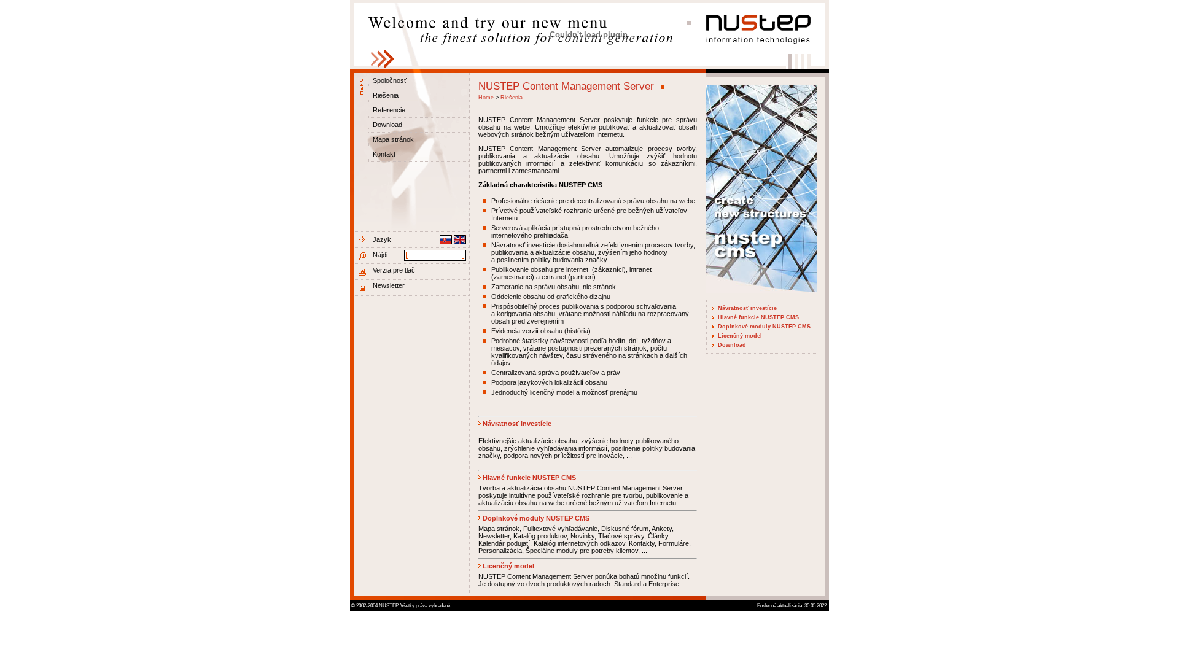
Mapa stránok (393, 139)
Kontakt (384, 154)
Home (486, 98)
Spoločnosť (390, 80)
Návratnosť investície (747, 308)
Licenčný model (740, 336)
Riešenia (386, 95)
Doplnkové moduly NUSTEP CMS (764, 327)
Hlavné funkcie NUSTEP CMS (758, 317)
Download (387, 124)
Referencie (389, 110)
